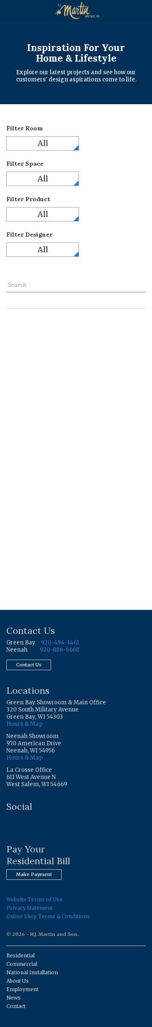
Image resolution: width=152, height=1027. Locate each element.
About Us (17, 981)
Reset (14, 298)
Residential (20, 955)
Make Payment (34, 874)
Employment (22, 989)
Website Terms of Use (34, 899)
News (13, 998)
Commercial (21, 964)
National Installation (32, 972)
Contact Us (28, 665)
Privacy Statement (29, 908)
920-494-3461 (60, 642)
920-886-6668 (59, 649)
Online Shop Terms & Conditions (48, 916)
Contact (15, 1006)
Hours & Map (24, 724)
